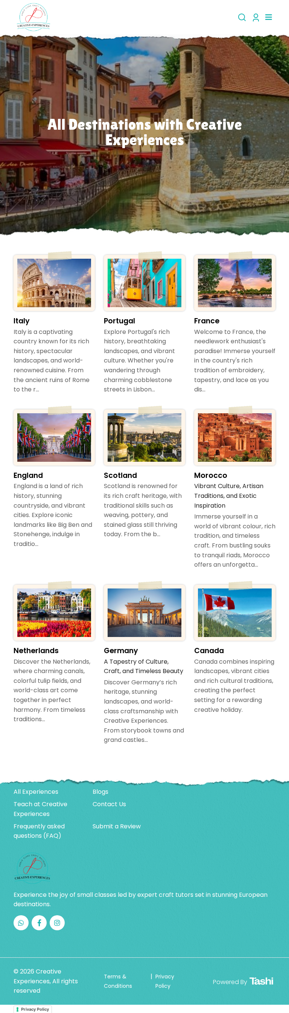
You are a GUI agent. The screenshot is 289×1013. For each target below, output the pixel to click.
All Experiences (36, 791)
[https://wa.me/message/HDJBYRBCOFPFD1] (21, 922)
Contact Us (109, 804)
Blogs (100, 791)
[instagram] (57, 922)
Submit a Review (117, 826)
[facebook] (39, 922)
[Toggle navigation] (268, 17)
